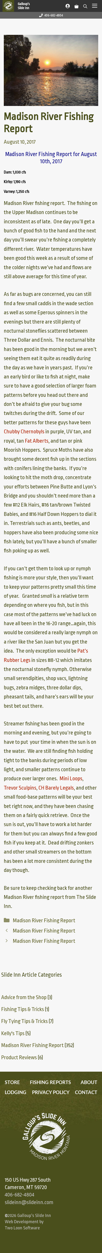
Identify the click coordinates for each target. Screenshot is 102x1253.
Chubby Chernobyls (24, 432)
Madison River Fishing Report (44, 920)
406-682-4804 (53, 15)
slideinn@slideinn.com (29, 1202)
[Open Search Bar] (85, 5)
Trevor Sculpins (20, 788)
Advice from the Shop (23, 997)
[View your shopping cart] (76, 5)
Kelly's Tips (12, 1033)
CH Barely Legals (56, 788)
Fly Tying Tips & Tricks (24, 1021)
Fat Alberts (36, 441)
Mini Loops (71, 779)
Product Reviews (19, 1057)
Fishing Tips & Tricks (22, 1009)
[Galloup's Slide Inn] (18, 6)
